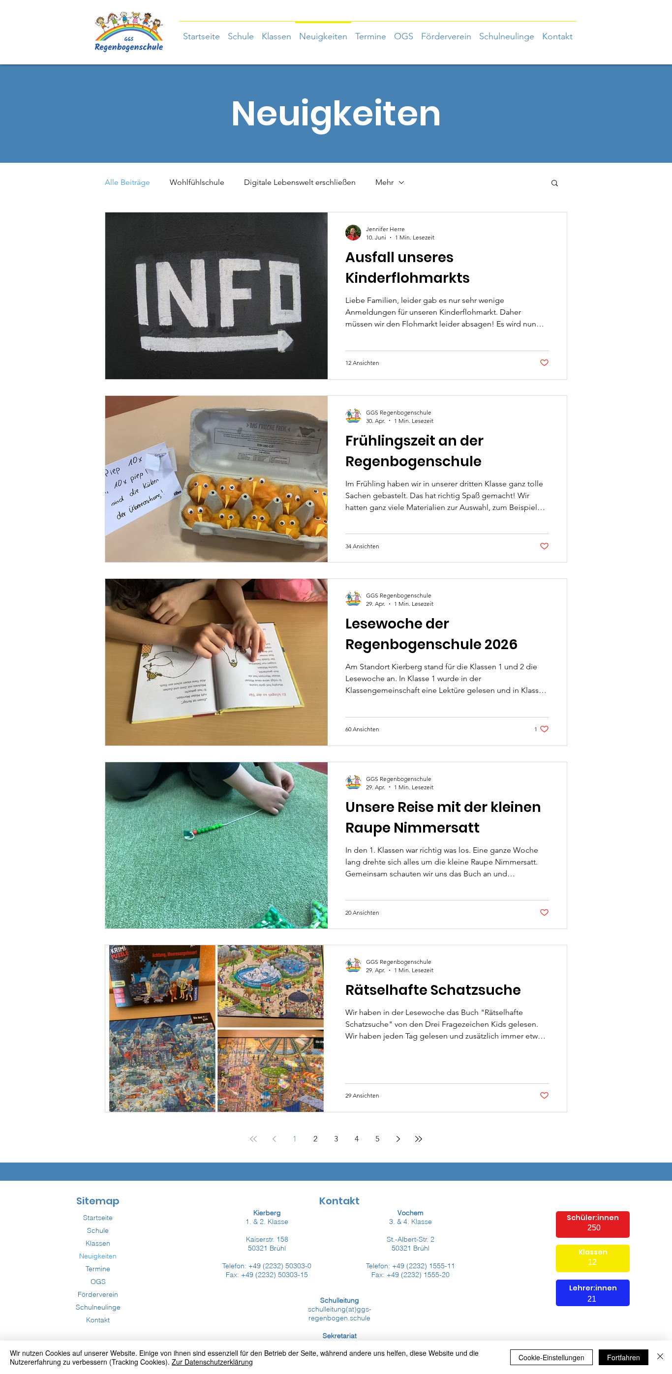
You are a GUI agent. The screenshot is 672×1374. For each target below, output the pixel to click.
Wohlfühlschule (197, 182)
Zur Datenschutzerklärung (212, 1362)
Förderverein (98, 1294)
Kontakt (98, 1319)
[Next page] (398, 1139)
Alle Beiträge (127, 182)
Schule (98, 1230)
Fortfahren (623, 1357)
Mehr (384, 182)
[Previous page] (274, 1139)
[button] (276, 32)
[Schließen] (660, 1357)
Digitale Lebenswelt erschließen (300, 182)
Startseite (98, 1217)
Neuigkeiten (98, 1256)
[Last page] (419, 1139)
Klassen (98, 1243)
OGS (98, 1281)
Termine (98, 1268)
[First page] (253, 1139)
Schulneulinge (98, 1307)
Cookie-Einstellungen (551, 1357)
